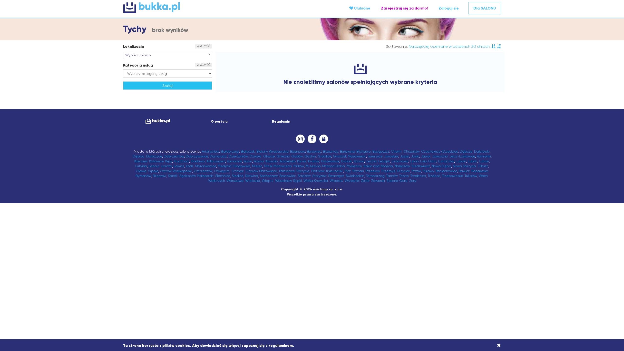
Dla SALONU (484, 8)
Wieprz (267, 181)
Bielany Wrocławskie (272, 151)
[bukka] (186, 7)
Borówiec (314, 151)
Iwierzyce (375, 156)
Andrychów (210, 151)
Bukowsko (347, 151)
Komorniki (234, 161)
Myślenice (354, 166)
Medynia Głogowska (234, 166)
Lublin (472, 161)
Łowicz (179, 166)
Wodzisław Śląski (288, 181)
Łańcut (154, 166)
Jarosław (391, 156)
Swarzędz (336, 176)
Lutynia (141, 166)
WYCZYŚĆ (204, 46)
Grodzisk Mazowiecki (349, 156)
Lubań (461, 161)
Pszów (416, 171)
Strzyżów (319, 176)
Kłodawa (198, 161)
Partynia (303, 171)
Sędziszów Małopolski (196, 176)
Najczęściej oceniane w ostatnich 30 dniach (449, 46)
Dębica (139, 156)
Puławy (428, 171)
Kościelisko (287, 161)
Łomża (166, 166)
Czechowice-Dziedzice (439, 151)
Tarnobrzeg (375, 176)
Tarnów (392, 176)
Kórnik (301, 161)
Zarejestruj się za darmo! (404, 8)
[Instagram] (300, 139)
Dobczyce (154, 156)
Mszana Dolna (333, 166)
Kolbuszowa (215, 161)
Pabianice (287, 171)
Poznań (358, 171)
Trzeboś (434, 176)
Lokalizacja (133, 46)
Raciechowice (446, 171)
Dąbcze (466, 151)
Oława (141, 171)
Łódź (190, 166)
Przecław (373, 171)
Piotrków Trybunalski (327, 171)
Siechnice (222, 176)
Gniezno (283, 156)
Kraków (313, 161)
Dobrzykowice (197, 156)
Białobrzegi (230, 151)
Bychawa (363, 151)
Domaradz (218, 156)
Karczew (140, 161)
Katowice (156, 161)
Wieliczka (252, 181)
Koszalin (271, 161)
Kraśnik (346, 161)
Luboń (484, 161)
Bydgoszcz (380, 151)
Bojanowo (297, 151)
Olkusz (483, 166)
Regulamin (281, 121)
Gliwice (269, 156)
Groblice (324, 156)
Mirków (298, 166)
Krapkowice (330, 161)
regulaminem (281, 345)
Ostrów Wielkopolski (176, 171)
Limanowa (400, 161)
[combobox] (167, 55)
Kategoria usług (138, 65)
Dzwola (256, 156)
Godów (297, 156)
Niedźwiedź (420, 166)
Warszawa (235, 181)
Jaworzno (440, 156)
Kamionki (484, 156)
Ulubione (361, 8)
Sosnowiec (287, 176)
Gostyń (310, 156)
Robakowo (479, 171)
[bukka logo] (157, 121)
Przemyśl (388, 171)
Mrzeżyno (313, 166)
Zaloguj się (449, 8)
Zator (365, 181)
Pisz (348, 171)
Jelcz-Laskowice (462, 156)
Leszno (371, 161)
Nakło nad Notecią (378, 166)
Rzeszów (159, 176)
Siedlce (237, 176)
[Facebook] (312, 139)
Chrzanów (411, 151)
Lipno (414, 161)
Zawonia (378, 181)
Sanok (173, 176)
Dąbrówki (482, 151)
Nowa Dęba (441, 166)
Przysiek (403, 171)
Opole (153, 171)
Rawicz (464, 171)
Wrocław (336, 181)
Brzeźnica (330, 151)
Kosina (259, 161)
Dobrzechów (174, 156)
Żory (412, 181)
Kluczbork (181, 161)
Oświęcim (222, 171)
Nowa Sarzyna (464, 166)
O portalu (219, 121)
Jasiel (404, 156)
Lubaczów (446, 161)
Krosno (359, 161)
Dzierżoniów (238, 156)
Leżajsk (384, 161)
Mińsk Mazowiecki (278, 166)
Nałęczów (402, 166)
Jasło (415, 156)
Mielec (257, 166)
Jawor (425, 156)
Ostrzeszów (203, 171)
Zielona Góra (397, 181)
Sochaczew (269, 176)
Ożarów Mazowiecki (261, 171)
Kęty (168, 161)
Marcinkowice (205, 166)
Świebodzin (355, 176)
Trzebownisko (452, 176)
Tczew (404, 176)
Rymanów (143, 176)
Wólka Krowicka (315, 181)
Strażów (304, 176)
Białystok (248, 151)
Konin (248, 161)
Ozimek (237, 171)
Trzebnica (418, 176)
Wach (483, 176)
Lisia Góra (428, 161)
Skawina (251, 176)
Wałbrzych (216, 181)
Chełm (396, 151)
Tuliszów (471, 176)
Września (352, 181)
